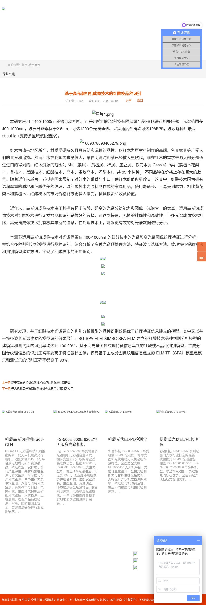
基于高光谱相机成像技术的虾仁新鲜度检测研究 (40, 382)
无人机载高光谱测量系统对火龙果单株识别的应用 (42, 388)
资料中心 (26, 551)
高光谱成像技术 (40, 208)
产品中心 (7, 545)
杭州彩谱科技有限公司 (117, 121)
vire (58, 559)
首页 (24, 65)
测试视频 (7, 551)
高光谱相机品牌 (66, 545)
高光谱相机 (71, 121)
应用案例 (34, 65)
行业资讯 (8, 74)
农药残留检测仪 (66, 566)
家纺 (59, 581)
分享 (129, 100)
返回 (140, 100)
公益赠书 (61, 552)
